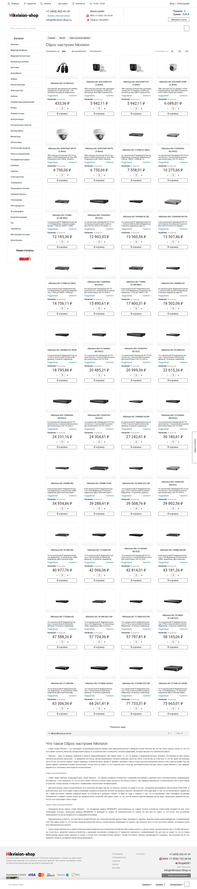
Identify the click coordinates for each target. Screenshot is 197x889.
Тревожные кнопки (20, 188)
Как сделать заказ (16, 885)
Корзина (159, 885)
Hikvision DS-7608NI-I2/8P (99, 483)
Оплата (47, 3)
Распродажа (117, 854)
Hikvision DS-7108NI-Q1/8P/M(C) (136, 283)
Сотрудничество (119, 857)
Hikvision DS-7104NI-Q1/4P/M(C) (62, 216)
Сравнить (146, 885)
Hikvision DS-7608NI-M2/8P (173, 550)
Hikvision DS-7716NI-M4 (62, 683)
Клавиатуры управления (22, 102)
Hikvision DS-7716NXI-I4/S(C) (99, 683)
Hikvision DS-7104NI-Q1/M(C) (136, 150)
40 (172, 51)
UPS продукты (17, 206)
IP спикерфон (17, 211)
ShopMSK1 (184, 863)
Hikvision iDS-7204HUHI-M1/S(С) (99, 216)
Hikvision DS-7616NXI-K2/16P (136, 483)
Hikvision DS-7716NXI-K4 (99, 550)
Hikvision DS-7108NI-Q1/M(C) (62, 283)
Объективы (16, 142)
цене (64, 51)
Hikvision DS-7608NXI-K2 (173, 283)
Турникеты (16, 229)
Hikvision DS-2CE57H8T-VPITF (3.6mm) (99, 150)
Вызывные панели (20, 61)
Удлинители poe (18, 194)
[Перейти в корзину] (170, 13)
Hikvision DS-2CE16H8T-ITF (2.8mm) (99, 83)
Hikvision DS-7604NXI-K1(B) (136, 216)
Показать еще (117, 727)
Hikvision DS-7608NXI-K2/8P (136, 416)
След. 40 (179, 733)
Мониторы (16, 136)
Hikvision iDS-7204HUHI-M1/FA (173, 216)
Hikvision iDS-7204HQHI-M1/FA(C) (173, 150)
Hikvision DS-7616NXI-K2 (173, 350)
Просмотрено (175, 885)
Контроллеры (17, 119)
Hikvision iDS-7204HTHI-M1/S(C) (136, 350)
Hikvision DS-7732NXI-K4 (62, 617)
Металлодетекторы (20, 234)
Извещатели (17, 90)
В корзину (62, 113)
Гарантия (31, 3)
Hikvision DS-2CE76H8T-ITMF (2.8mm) (173, 83)
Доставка (63, 3)
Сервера (15, 165)
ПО (12, 223)
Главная (51, 38)
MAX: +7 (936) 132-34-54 (101, 15)
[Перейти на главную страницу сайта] (24, 16)
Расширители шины (20, 159)
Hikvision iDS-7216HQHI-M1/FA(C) (99, 350)
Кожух (14, 108)
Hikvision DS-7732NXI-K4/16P (136, 683)
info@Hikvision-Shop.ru (177, 870)
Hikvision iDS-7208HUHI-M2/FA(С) (62, 416)
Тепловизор (16, 200)
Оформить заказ (179, 19)
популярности (95, 51)
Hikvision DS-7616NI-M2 (62, 550)
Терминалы (16, 182)
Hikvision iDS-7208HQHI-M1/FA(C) (99, 283)
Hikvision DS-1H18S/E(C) (62, 83)
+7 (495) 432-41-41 (57, 11)
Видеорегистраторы (20, 56)
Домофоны (16, 73)
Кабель (14, 96)
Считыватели (17, 177)
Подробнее (52, 95)
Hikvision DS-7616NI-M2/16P (99, 617)
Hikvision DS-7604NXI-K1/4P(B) (62, 350)
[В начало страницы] (186, 884)
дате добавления (79, 51)
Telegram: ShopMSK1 (99, 20)
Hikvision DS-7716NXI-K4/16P (136, 617)
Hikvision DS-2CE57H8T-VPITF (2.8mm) (62, 150)
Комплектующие (19, 217)
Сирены (14, 171)
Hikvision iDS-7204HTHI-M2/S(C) (99, 416)
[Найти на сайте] (186, 28)
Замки (14, 79)
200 (186, 51)
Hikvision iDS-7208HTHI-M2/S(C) (173, 483)
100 (179, 51)
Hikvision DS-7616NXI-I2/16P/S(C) (173, 616)
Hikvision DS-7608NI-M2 (62, 483)
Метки (62, 38)
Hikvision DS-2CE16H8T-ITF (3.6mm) (136, 83)
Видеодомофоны (19, 50)
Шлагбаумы (16, 240)
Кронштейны (17, 131)
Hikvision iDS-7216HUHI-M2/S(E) (136, 550)
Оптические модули (20, 148)
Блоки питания (18, 85)
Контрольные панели (21, 125)
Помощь (15, 3)
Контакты (80, 3)
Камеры (15, 44)
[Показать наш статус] (25, 257)
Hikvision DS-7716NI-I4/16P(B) (173, 683)
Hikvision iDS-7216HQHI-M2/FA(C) (173, 416)
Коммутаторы (17, 113)
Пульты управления (20, 154)
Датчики (15, 67)
